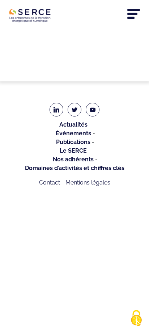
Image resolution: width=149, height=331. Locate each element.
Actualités (73, 124)
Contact (49, 182)
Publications (73, 142)
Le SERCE (73, 150)
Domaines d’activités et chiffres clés (74, 168)
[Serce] (74, 15)
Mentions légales (87, 182)
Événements (73, 133)
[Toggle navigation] (133, 14)
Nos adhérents (73, 159)
